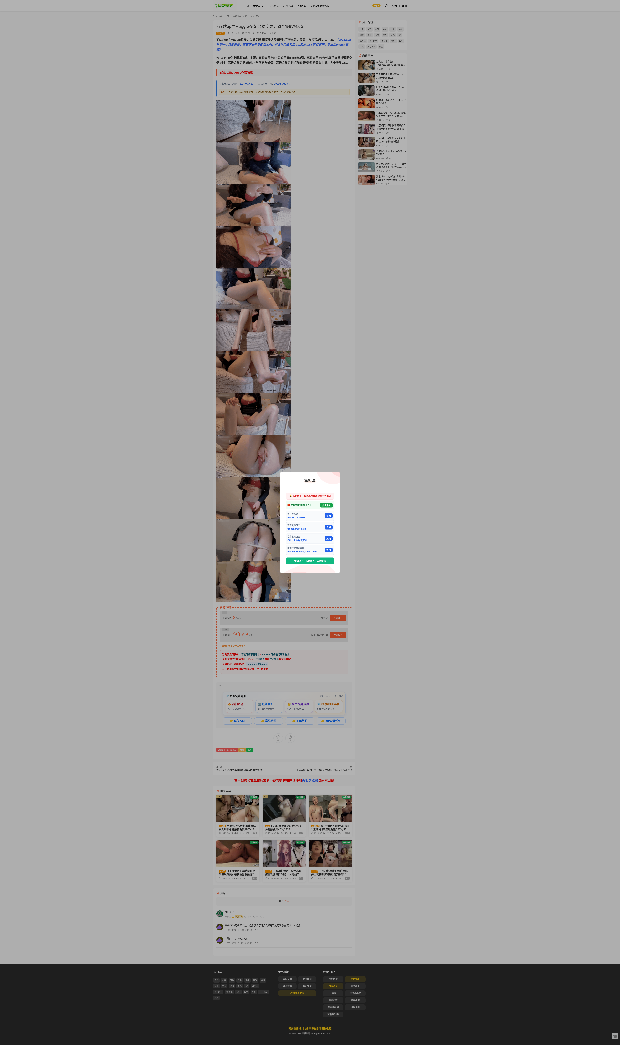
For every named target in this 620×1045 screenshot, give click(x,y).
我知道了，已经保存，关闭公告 (310, 561)
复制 (328, 516)
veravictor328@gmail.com (302, 551)
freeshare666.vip (296, 528)
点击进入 (326, 505)
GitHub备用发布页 (297, 540)
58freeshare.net (296, 517)
